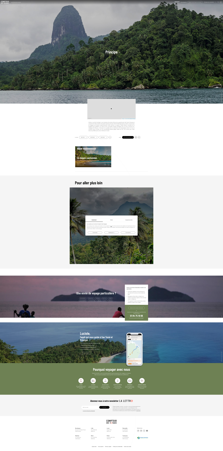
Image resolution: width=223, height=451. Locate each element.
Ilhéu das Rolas (90, 298)
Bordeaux (78, 428)
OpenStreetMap (127, 118)
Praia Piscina (104, 298)
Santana (110, 298)
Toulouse (125, 435)
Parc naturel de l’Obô (92, 300)
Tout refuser (95, 232)
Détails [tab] (111, 219)
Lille (92, 428)
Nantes (77, 435)
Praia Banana (98, 298)
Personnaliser (111, 232)
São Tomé (110, 300)
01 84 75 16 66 (136, 315)
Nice (92, 435)
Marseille (124, 428)
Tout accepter (128, 232)
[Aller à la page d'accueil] (5, 2)
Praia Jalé (99, 300)
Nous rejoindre (100, 446)
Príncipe (104, 300)
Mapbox (123, 118)
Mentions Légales (108, 446)
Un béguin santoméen (87, 157)
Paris (108, 435)
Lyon (108, 428)
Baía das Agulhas (83, 298)
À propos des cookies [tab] (128, 219)
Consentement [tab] (94, 219)
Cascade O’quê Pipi (83, 300)
